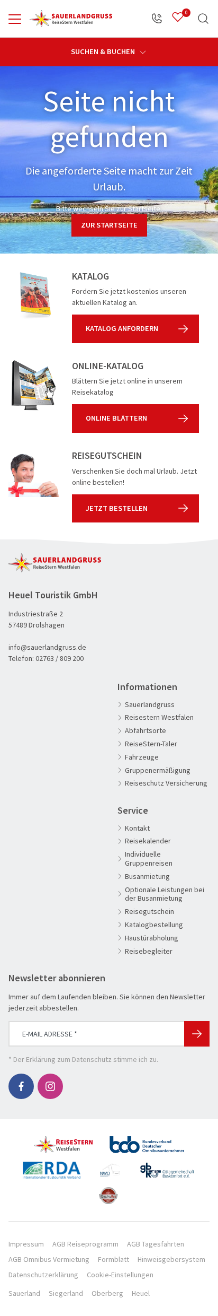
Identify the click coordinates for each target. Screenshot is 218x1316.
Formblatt (113, 1259)
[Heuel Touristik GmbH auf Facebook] (21, 1086)
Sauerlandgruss (150, 704)
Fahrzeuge (142, 757)
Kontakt (137, 828)
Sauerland (24, 1293)
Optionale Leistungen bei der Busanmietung (164, 894)
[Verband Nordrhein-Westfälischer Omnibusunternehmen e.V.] (110, 1166)
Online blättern (116, 418)
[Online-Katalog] (33, 385)
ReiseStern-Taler (151, 743)
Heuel (141, 1293)
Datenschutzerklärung (43, 1274)
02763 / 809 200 (59, 658)
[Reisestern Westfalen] (63, 1140)
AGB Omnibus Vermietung (48, 1259)
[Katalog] (33, 296)
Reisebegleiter (148, 951)
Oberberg (107, 1293)
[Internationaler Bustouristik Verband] (51, 1166)
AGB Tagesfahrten (155, 1244)
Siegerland (66, 1293)
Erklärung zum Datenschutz (69, 1059)
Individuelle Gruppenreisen (148, 859)
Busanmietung (147, 876)
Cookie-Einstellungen (120, 1274)
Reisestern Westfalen (159, 717)
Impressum (26, 1244)
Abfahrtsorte (145, 730)
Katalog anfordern (122, 328)
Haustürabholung (151, 938)
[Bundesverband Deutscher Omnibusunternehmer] (147, 1140)
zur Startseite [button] (109, 225)
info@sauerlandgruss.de (47, 647)
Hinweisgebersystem (171, 1259)
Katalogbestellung (154, 924)
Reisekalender (148, 841)
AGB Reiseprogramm (85, 1244)
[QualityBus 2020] (109, 1191)
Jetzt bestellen (117, 508)
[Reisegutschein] (33, 475)
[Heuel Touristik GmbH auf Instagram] (50, 1086)
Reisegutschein (149, 911)
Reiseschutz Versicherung (166, 783)
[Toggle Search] (203, 18)
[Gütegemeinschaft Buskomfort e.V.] (167, 1166)
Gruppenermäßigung (157, 770)
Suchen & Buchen (104, 51)
